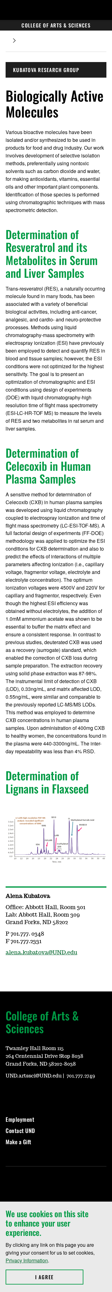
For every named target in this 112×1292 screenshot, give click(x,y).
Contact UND (20, 1130)
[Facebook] (25, 1093)
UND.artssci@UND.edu (34, 1075)
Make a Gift (18, 1142)
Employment (20, 1119)
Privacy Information (27, 1260)
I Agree (59, 1277)
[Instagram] (10, 1093)
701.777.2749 (81, 1075)
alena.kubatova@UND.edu (41, 953)
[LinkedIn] (39, 1093)
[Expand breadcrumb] (14, 40)
